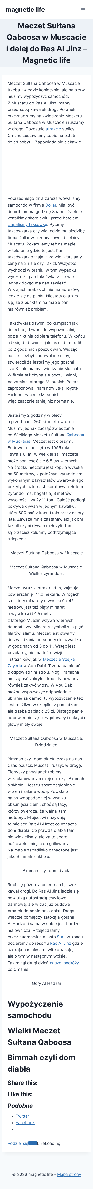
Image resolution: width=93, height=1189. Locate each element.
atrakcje (53, 128)
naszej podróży (64, 962)
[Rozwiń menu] (82, 9)
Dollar (50, 205)
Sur (60, 936)
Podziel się (18, 1143)
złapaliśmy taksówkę (27, 224)
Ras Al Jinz (60, 943)
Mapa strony (69, 1174)
